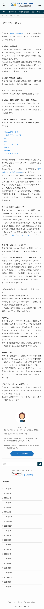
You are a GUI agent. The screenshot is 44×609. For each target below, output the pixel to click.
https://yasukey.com (18, 33)
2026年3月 (8, 503)
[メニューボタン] (40, 5)
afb (5, 141)
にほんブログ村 (27, 475)
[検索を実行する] (39, 464)
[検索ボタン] (4, 5)
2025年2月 (8, 563)
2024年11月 (8, 573)
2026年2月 (8, 507)
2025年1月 (8, 568)
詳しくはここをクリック (21, 235)
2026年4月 (8, 498)
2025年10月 (8, 526)
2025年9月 (8, 531)
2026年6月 (8, 489)
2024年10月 (8, 577)
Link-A (6, 147)
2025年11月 (8, 521)
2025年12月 (8, 517)
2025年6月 (8, 545)
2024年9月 (8, 582)
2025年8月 (8, 535)
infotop (7, 150)
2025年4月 (8, 554)
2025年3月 (8, 559)
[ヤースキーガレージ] (22, 5)
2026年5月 (8, 493)
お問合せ (19, 602)
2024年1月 (8, 587)
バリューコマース (11, 144)
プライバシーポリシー (30, 602)
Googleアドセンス (11, 132)
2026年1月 (8, 512)
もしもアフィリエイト (13, 135)
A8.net (6, 138)
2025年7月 (8, 540)
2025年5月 (8, 549)
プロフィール (23, 453)
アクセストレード (11, 153)
